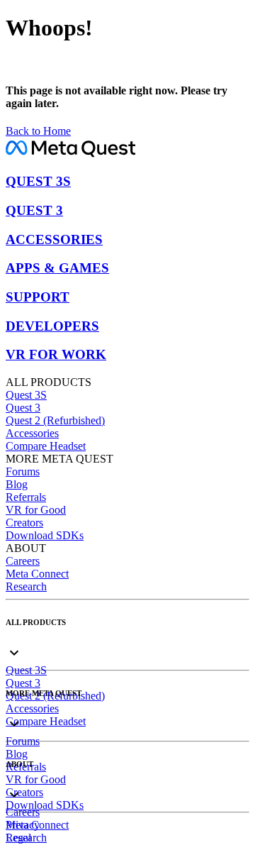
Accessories (32, 433)
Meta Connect (37, 574)
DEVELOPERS (52, 326)
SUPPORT (37, 296)
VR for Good (36, 510)
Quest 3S (26, 395)
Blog (17, 484)
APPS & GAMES (57, 267)
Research (26, 586)
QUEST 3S (38, 181)
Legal (18, 838)
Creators (24, 523)
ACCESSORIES (54, 239)
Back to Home (38, 131)
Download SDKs (45, 535)
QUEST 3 (34, 210)
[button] (127, 641)
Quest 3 (23, 408)
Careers (23, 561)
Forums (23, 471)
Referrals (26, 497)
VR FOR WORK (56, 354)
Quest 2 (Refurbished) (55, 420)
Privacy (23, 825)
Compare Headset (46, 446)
